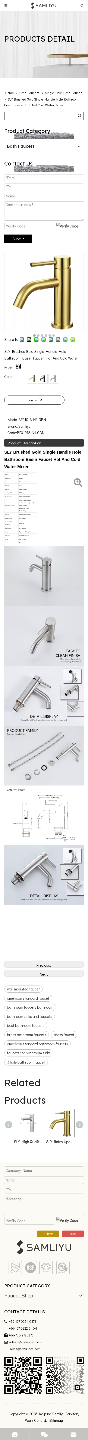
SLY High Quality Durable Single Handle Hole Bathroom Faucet (28, 1141)
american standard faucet (28, 998)
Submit (18, 238)
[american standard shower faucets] (44, 1267)
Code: (12, 432)
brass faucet (64, 1034)
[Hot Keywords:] (80, 116)
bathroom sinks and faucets (29, 1016)
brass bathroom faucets (26, 1034)
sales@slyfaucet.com (25, 1349)
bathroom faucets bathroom (30, 1007)
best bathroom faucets (25, 1025)
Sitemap (56, 1420)
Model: (12, 419)
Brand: (12, 426)
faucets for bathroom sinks (29, 1052)
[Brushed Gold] (32, 378)
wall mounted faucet (23, 989)
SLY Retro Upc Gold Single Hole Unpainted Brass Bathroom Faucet (60, 1141)
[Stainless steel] (53, 378)
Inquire (31, 400)
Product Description (24, 442)
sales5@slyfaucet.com (25, 1342)
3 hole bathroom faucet (26, 1062)
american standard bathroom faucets (37, 1043)
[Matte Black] (42, 378)
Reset (72, 1234)
